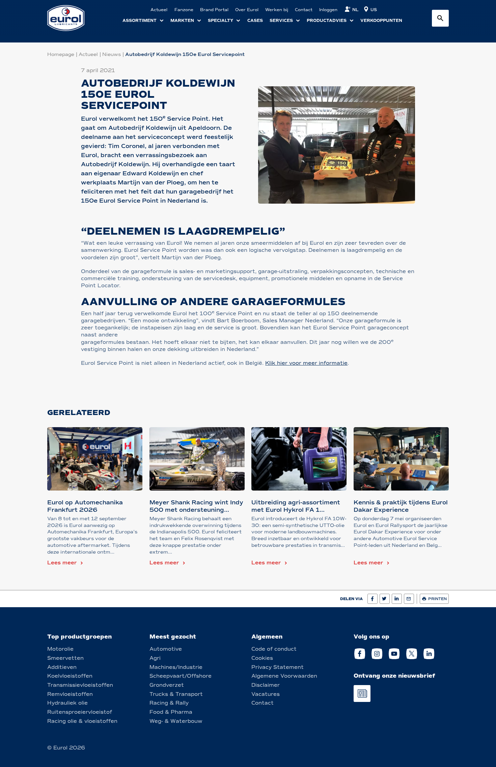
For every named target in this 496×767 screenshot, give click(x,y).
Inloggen (328, 9)
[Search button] (440, 18)
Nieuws (111, 54)
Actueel (88, 54)
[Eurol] (70, 18)
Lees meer (62, 563)
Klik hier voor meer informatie (306, 363)
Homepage (60, 54)
